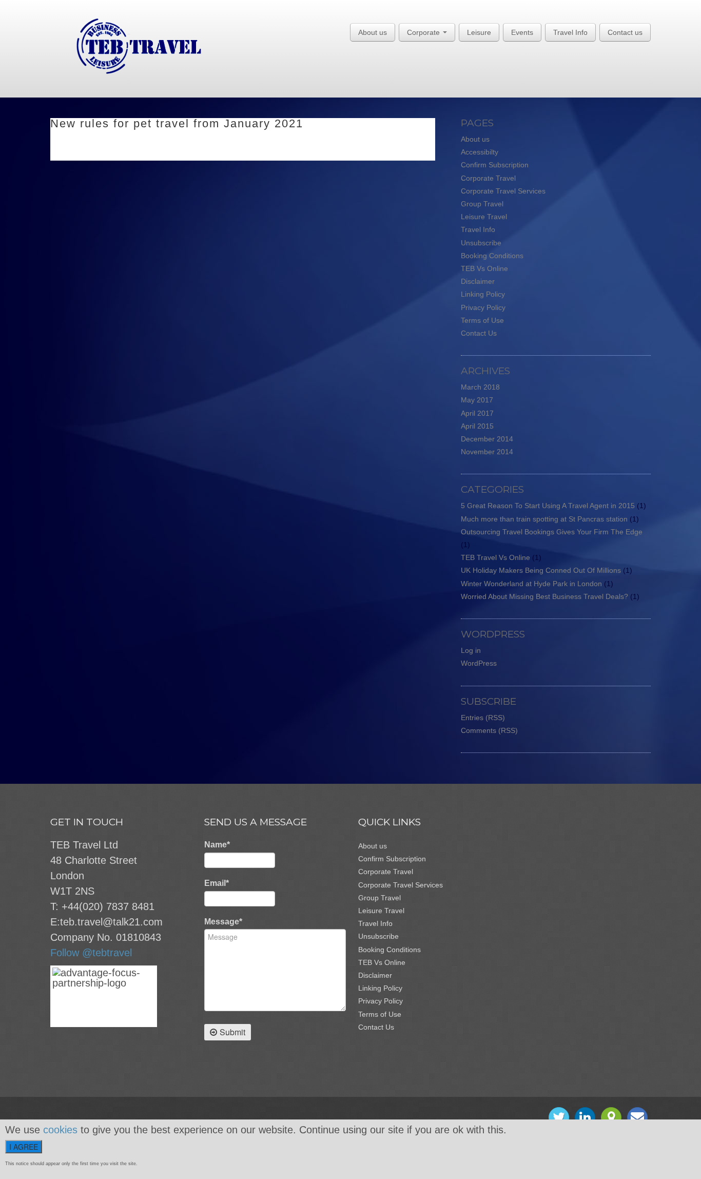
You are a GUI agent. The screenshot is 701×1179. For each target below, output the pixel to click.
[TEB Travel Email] (637, 1117)
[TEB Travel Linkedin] (585, 1117)
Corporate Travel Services (503, 191)
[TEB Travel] (126, 46)
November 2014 (487, 452)
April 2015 (477, 426)
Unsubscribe (481, 243)
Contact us (625, 32)
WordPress (479, 663)
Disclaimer (478, 281)
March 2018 (480, 387)
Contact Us (479, 333)
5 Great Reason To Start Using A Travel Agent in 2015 (548, 505)
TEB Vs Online (484, 268)
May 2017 (477, 400)
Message (223, 921)
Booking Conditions (492, 256)
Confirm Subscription (495, 165)
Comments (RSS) (489, 730)
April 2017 (477, 413)
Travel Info (570, 32)
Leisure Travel (484, 216)
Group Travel (482, 204)
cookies (60, 1129)
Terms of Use (482, 320)
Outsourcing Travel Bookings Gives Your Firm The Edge (551, 532)
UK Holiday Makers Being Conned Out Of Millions (541, 570)
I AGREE (23, 1147)
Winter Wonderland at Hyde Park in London (531, 583)
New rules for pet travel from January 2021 (176, 123)
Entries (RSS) (483, 717)
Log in (471, 650)
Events (522, 32)
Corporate (424, 32)
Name (217, 844)
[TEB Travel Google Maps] (611, 1117)
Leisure (479, 32)
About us (372, 32)
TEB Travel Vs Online (495, 557)
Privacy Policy (483, 307)
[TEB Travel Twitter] (559, 1117)
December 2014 (487, 439)
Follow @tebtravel (91, 952)
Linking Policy (483, 294)
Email (216, 883)
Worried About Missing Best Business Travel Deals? (544, 596)
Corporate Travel (488, 178)
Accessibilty (479, 152)
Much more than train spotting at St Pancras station (544, 519)
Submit (232, 1032)
